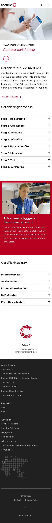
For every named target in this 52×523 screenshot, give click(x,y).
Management (7, 432)
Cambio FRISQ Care (11, 395)
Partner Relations (9, 424)
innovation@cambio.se (26, 352)
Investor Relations (10, 428)
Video (4, 412)
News (4, 407)
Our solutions (8, 365)
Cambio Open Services (12, 391)
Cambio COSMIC (9, 387)
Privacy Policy (32, 500)
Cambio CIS (7, 369)
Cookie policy (7, 437)
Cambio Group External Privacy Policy (19, 445)
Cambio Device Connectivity (15, 374)
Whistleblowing (8, 441)
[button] (49, 119)
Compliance (7, 450)
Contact (17, 500)
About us (6, 419)
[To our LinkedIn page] (26, 507)
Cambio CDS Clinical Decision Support (20, 378)
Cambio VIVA (7, 382)
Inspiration (6, 403)
